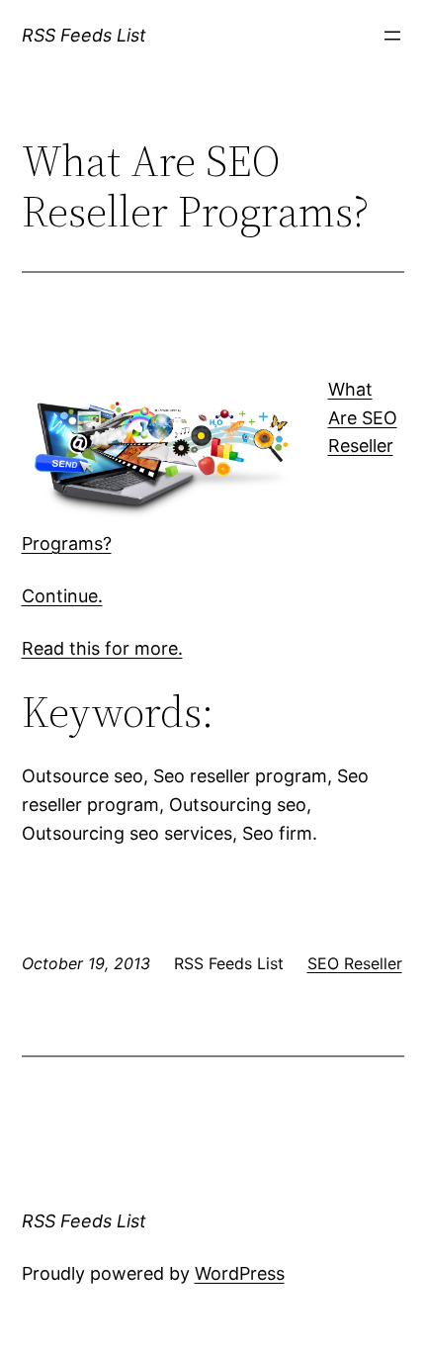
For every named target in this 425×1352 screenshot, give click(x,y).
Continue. (62, 596)
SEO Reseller (354, 963)
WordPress (240, 1273)
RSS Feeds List (84, 35)
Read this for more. (102, 648)
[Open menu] (392, 35)
